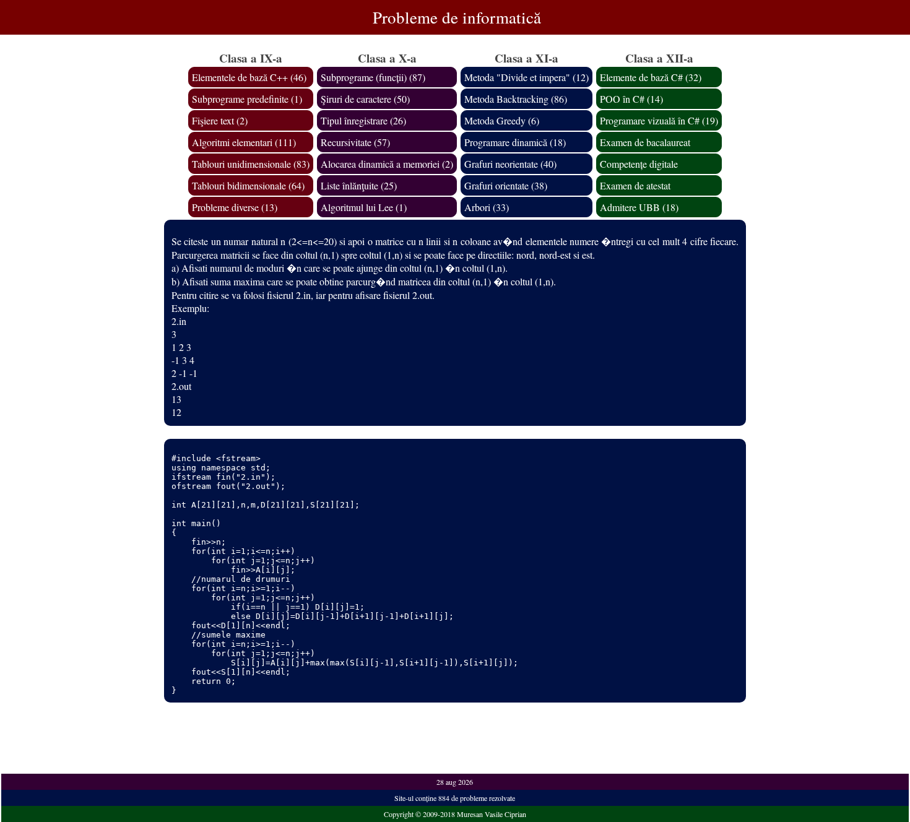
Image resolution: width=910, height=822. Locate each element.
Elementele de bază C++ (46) (249, 77)
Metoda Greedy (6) (501, 120)
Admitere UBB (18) (639, 207)
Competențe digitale (639, 163)
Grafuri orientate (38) (505, 185)
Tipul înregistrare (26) (363, 120)
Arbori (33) (486, 207)
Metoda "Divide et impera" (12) (526, 77)
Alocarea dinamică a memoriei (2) (387, 163)
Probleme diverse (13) (234, 207)
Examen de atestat (635, 185)
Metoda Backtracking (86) (515, 98)
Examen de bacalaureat (645, 142)
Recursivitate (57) (355, 142)
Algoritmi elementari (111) (244, 142)
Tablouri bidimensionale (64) (248, 185)
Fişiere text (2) (220, 120)
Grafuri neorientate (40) (510, 163)
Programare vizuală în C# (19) (659, 120)
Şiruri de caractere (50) (365, 98)
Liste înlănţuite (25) (359, 185)
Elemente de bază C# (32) (650, 77)
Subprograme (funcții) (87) (373, 77)
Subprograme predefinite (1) (247, 98)
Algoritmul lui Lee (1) (364, 207)
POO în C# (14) (631, 98)
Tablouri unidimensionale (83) (251, 163)
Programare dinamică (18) (515, 142)
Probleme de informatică (457, 17)
